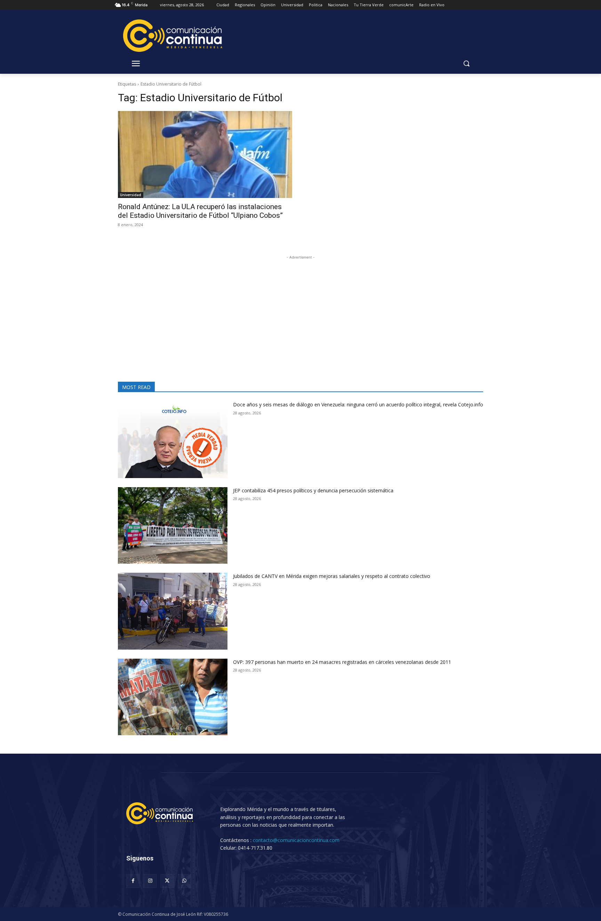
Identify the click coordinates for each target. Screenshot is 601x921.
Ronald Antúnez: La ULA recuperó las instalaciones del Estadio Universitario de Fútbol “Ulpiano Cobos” (200, 211)
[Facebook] (133, 881)
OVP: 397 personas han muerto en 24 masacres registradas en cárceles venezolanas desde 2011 (342, 662)
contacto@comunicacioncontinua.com (296, 840)
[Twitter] (167, 881)
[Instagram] (150, 881)
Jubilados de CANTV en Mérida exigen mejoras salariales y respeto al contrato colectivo (331, 576)
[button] (466, 63)
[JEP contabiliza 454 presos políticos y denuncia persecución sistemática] (172, 525)
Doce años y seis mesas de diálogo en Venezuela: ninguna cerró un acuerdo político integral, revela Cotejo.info (358, 404)
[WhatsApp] (184, 881)
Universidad (130, 194)
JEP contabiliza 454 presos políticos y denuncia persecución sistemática (313, 490)
